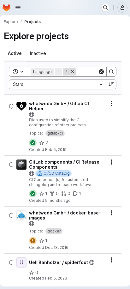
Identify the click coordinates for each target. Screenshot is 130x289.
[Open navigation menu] (18, 8)
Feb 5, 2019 (56, 149)
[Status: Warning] (33, 240)
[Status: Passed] (33, 143)
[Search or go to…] (105, 7)
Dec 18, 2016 (56, 247)
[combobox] (57, 84)
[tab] (15, 53)
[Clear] (101, 71)
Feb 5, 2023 (56, 278)
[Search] (111, 72)
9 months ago (58, 200)
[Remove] (72, 71)
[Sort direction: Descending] (111, 84)
